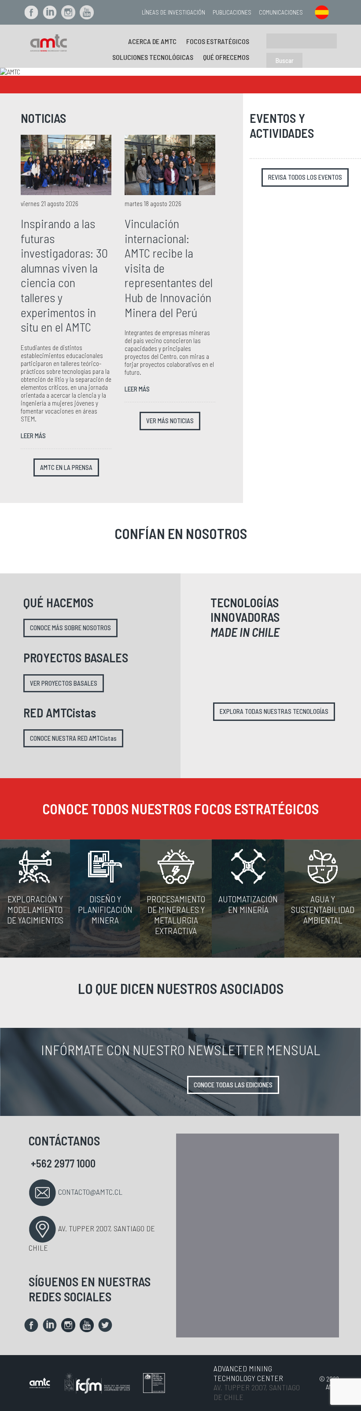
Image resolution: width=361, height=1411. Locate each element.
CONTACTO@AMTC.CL (90, 1192)
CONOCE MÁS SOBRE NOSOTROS (70, 628)
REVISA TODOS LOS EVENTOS (305, 177)
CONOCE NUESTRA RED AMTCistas (73, 738)
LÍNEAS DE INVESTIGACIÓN (173, 12)
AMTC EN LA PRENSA (66, 467)
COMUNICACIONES (281, 12)
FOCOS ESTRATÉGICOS (217, 41)
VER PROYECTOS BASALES (63, 683)
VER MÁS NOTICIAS (170, 421)
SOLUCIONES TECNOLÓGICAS (152, 57)
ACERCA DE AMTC (152, 41)
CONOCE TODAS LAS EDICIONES (233, 1085)
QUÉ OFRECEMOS (226, 57)
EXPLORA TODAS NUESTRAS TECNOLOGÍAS (274, 711)
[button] (27, 72)
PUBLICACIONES (232, 12)
